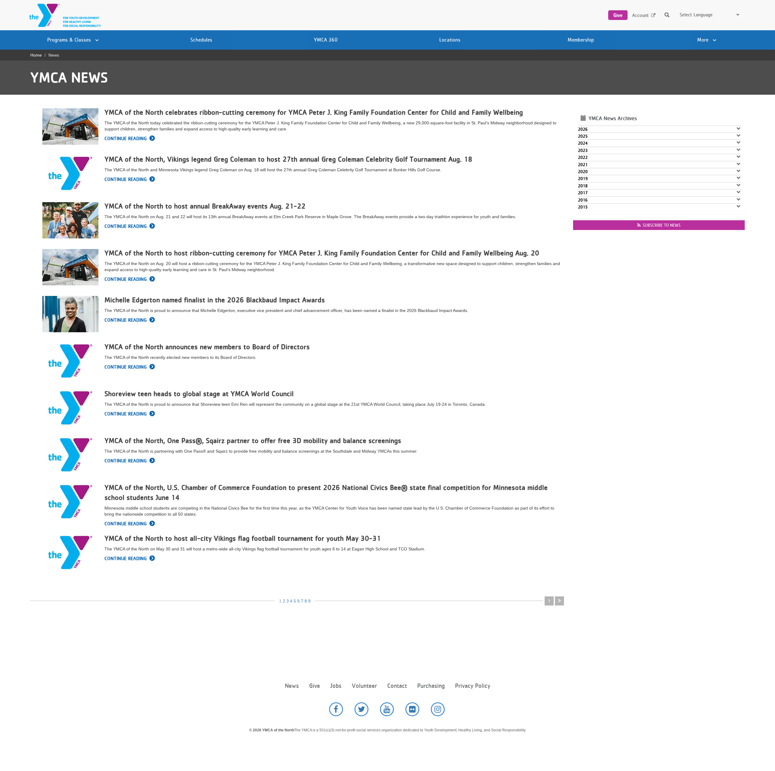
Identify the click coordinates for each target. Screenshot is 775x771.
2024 (583, 143)
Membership (581, 40)
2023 (583, 150)
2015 (583, 207)
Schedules (201, 40)
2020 (583, 171)
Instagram (438, 709)
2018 (583, 185)
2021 (583, 164)
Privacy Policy (472, 685)
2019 (583, 178)
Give (617, 15)
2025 (583, 136)
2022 (583, 157)
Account (640, 15)
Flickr (412, 709)
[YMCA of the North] (63, 15)
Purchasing (431, 685)
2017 (583, 192)
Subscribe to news (662, 225)
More (703, 40)
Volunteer (364, 685)
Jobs (335, 685)
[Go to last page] (559, 600)
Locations (449, 40)
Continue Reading (125, 138)
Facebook (336, 709)
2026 (583, 129)
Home (36, 55)
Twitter (361, 709)
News (292, 685)
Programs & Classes (69, 40)
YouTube (387, 709)
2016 (583, 200)
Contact (397, 685)
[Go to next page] (549, 600)
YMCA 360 (326, 40)
